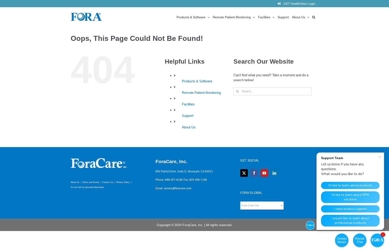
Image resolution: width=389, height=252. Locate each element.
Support (187, 116)
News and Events (91, 182)
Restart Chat (359, 240)
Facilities (188, 104)
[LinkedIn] (274, 173)
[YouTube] (264, 173)
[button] (313, 16)
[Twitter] (244, 173)
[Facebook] (254, 173)
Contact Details (342, 240)
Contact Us (107, 182)
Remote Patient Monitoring (201, 93)
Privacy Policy (123, 182)
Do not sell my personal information (87, 187)
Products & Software (197, 81)
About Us (189, 127)
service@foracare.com (177, 188)
